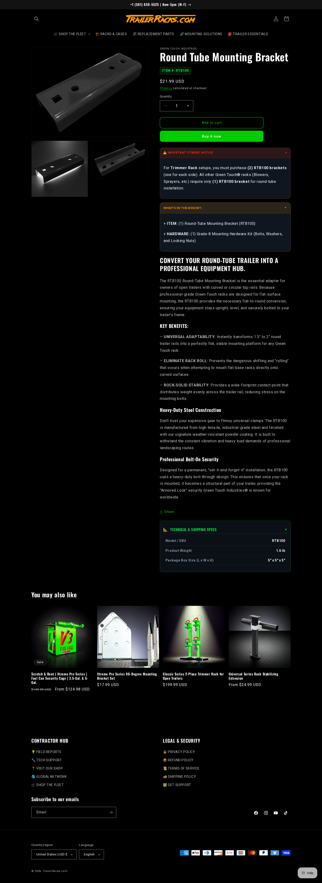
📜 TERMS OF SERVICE (181, 768)
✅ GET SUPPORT (177, 785)
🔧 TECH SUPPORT (46, 760)
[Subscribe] (111, 812)
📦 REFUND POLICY (178, 760)
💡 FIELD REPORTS (46, 751)
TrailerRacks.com (55, 871)
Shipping (166, 88)
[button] (36, 19)
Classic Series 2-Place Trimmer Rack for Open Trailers (193, 676)
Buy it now (211, 136)
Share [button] (169, 512)
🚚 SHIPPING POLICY (179, 776)
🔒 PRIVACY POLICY (179, 751)
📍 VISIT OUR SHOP (47, 768)
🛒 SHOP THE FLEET (47, 785)
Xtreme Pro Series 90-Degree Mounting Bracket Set (127, 676)
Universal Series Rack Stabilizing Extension (253, 676)
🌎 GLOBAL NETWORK (49, 776)
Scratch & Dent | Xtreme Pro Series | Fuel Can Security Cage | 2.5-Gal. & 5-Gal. (59, 678)
